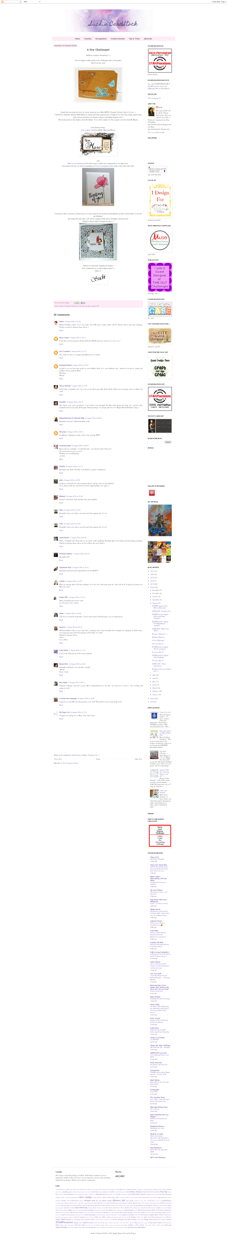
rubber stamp (106, 1217)
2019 (152, 577)
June (154, 678)
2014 (152, 702)
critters (58, 1200)
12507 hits (75, 1189)
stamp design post (154, 1219)
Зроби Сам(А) (155, 909)
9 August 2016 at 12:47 (77, 337)
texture (146, 1223)
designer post (89, 1200)
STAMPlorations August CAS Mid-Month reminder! (160, 623)
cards (129, 1194)
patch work (82, 1215)
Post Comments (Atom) (70, 763)
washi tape (167, 1225)
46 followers (88, 1189)
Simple (58, 1219)
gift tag (76, 1205)
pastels (76, 1215)
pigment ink (95, 306)
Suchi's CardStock (113, 24)
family (91, 1203)
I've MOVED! (154, 1039)
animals (169, 1189)
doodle (132, 1200)
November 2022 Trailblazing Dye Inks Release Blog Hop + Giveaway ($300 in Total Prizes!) (159, 1009)
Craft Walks (154, 931)
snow (82, 1219)
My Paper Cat (64, 712)
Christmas (162, 1194)
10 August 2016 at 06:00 (93, 418)
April (154, 685)
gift (68, 1205)
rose (100, 1217)
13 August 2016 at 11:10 (77, 650)
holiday (90, 1208)
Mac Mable (63, 682)
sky (73, 1219)
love (66, 1210)
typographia (123, 1225)
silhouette (168, 1217)
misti (83, 306)
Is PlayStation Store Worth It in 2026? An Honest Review (160, 955)
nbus (88, 1212)
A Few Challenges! (158, 640)
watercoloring (61, 1227)
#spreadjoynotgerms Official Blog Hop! (165, 733)
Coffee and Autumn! (163, 791)
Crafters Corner (128, 112)
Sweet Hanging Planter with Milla (159, 1056)
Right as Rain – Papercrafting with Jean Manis (158, 878)
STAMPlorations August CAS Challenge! (160, 656)
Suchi (160, 107)
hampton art (142, 1205)
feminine (123, 1203)
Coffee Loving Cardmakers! (159, 952)
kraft (159, 1208)
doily (127, 1200)
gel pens (168, 1203)
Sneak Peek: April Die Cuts (159, 1064)
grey (124, 1205)
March (154, 688)
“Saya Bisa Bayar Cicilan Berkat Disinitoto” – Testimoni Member (160, 977)
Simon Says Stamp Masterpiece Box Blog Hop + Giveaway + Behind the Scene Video (160, 1139)
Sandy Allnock (155, 962)
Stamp (146, 1219)
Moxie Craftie (64, 672)
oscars (57, 1215)
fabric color (77, 1203)
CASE (137, 1194)
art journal (82, 1192)
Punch (142, 1215)
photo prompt (110, 1215)
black (148, 1192)
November (155, 593)
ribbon (96, 1217)
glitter (104, 1205)
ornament (168, 1212)
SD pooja (62, 431)
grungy (128, 1205)
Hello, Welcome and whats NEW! (158, 1151)
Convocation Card (143, 1197)
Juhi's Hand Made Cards (130, 213)
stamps (76, 1222)
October (155, 596)
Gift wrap (82, 1205)
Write (111, 1227)
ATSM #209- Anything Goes (161, 611)
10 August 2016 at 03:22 (74, 402)
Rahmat (62, 496)
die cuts (98, 1200)
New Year (111, 1212)
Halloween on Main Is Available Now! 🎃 (157, 924)
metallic (103, 1210)
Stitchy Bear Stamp (99, 1223)
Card (118, 1194)
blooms (169, 1192)
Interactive (116, 1208)
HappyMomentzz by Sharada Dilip (71, 418)
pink (132, 1214)
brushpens (86, 1194)
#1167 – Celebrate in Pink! (159, 903)
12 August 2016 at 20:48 (72, 613)
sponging (121, 1219)
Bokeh (71, 1194)
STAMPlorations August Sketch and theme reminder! (160, 616)
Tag (136, 1222)
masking (91, 1210)
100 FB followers (60, 1189)
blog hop (163, 1191)
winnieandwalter (91, 1227)
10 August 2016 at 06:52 (75, 432)
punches (146, 1215)
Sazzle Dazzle (64, 537)
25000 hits (82, 1189)
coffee (104, 1197)
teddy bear (141, 1223)
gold (108, 1205)
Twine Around (155, 1018)
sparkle (93, 1219)
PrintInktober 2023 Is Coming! (160, 999)
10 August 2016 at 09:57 (80, 445)
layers (165, 1208)
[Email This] (75, 303)
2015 (152, 698)
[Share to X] (80, 303)
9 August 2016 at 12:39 (73, 321)
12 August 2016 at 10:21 (80, 567)
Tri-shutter (97, 1225)
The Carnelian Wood (157, 1097)
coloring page (110, 1197)
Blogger (133, 1233)
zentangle (124, 1227)
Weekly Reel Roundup (157, 859)
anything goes (67, 1192)
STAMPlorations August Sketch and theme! (160, 648)
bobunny (66, 1194)
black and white (155, 1192)
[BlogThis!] (77, 303)
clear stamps (85, 1197)
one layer (88, 306)
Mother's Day (156, 1210)
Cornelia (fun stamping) (68, 698)
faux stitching (111, 1203)
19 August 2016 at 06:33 (76, 682)
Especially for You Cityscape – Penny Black (160, 1083)
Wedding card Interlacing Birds (158, 1119)
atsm (101, 1192)
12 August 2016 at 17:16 (76, 597)
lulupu (70, 1210)
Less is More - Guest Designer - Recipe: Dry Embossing (160, 1100)
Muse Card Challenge (76, 163)
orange (164, 1212)
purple (152, 1214)
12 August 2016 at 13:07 (73, 581)
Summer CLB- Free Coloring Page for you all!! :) (164, 773)
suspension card (117, 1223)
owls (60, 1215)
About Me (148, 39)
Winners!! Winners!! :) (159, 634)
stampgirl (163, 1219)
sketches (68, 1219)
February (155, 691)
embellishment (166, 1200)
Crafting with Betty (156, 942)
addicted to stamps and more (128, 1189)
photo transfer (118, 1215)
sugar (106, 1223)
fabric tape (84, 1203)
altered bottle (162, 1189)
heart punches (59, 1208)
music (57, 1212)
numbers (143, 1212)
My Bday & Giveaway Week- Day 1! (161, 670)
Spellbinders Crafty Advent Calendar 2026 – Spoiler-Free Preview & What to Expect (160, 913)
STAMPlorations (153, 86)
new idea (96, 1212)
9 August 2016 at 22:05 (80, 365)
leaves (57, 1210)
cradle (154, 1197)
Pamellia (62, 402)
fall (88, 1203)
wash (162, 1225)
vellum (137, 1225)
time (87, 1225)
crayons (169, 1197)
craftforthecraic (162, 1197)
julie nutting (140, 1208)
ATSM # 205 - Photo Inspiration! (159, 665)
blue (57, 1194)
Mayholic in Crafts (156, 1134)
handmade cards (151, 1205)
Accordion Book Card (99, 1189)
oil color (148, 1212)
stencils (90, 1222)
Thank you (160, 1223)
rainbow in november (157, 1037)
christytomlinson (156, 1148)
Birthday (133, 1192)
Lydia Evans (154, 1028)
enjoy (66, 1203)
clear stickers (97, 1197)
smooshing (77, 1219)
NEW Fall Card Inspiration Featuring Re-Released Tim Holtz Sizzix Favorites (159, 869)
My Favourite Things (77, 1212)
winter (98, 1227)
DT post (152, 1200)
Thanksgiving (167, 1223)
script (128, 1217)
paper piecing (66, 1215)
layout (169, 1208)
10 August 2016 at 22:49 (74, 496)
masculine (85, 1210)
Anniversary (59, 1192)
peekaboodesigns (101, 1215)
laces (162, 1208)
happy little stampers (162, 1205)
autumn (105, 1192)
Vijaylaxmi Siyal (65, 567)
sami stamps (114, 1217)
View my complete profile (156, 132)
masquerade (97, 1210)
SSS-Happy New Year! (157, 1128)
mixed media (129, 1210)
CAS (72, 306)
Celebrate (142, 1194)
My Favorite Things (64, 1212)
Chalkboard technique (152, 1194)
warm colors (148, 1225)
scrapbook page (122, 1217)
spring (134, 1219)
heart (169, 1205)
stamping (168, 1219)
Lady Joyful (63, 650)
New (92, 1212)
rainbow (161, 1215)
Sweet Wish (154, 1091)
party (72, 1215)
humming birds (101, 1208)
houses (95, 1208)
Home (77, 39)
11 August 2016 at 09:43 (81, 553)
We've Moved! (154, 1109)
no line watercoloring (125, 1212)
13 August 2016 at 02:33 (73, 627)
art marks (88, 1192)
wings (79, 1227)
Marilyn (62, 466)
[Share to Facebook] (82, 303)
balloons (113, 1192)
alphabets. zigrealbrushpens (145, 1189)
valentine (131, 1225)
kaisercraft (154, 1208)
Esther (61, 321)
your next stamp (117, 1227)
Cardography (154, 1089)
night (115, 1212)
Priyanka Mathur (65, 553)
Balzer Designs (155, 997)
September (156, 600)
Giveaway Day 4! (158, 652)
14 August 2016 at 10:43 (77, 664)
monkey (136, 1210)
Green (121, 1205)
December (155, 590)
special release (100, 1219)
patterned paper (90, 1214)
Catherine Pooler (156, 921)
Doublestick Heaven (157, 1126)
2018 (152, 581)
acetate (108, 1189)
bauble (118, 1192)
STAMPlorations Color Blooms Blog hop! (159, 607)
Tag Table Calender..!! (164, 752)
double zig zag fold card (141, 1200)
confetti (122, 1197)
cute (68, 1200)
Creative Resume (118, 39)
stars (80, 1223)
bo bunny (67, 306)
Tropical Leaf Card (156, 991)
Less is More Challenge (89, 130)
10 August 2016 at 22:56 (72, 510)
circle (62, 1197)
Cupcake (63, 1200)
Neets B (62, 627)
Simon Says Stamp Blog (158, 865)
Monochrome (142, 1210)
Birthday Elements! (158, 637)
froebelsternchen (65, 445)
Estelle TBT (63, 597)
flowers (135, 1203)
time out (91, 1225)
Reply (61, 330)
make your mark (77, 1210)
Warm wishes (156, 1225)
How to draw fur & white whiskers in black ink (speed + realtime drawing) (160, 966)
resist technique (89, 1217)
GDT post (163, 1203)
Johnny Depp (133, 1208)
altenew (61, 306)
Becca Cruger (64, 337)
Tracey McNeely (65, 386)
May (154, 681)
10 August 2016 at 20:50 (71, 480)
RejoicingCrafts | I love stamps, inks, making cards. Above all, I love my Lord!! (159, 987)
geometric (58, 1205)
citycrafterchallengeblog (71, 1197)
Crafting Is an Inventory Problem (158, 883)
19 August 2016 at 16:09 (85, 698)
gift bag (71, 1205)
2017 (152, 584)
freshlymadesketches (154, 1203)
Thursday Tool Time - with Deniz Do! (158, 893)
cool (151, 1197)
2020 (152, 574)
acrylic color (114, 1189)
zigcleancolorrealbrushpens (137, 1227)
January (155, 694)
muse (169, 1210)
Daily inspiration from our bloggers (159, 1115)
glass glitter (98, 1205)
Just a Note (147, 1208)
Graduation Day (114, 1205)
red (165, 1215)
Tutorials (88, 39)
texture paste (152, 1222)
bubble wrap (92, 1194)
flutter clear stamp (143, 1203)
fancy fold (97, 1203)
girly (86, 1205)
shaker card (147, 1217)
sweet (123, 1223)
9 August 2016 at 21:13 (78, 351)
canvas (114, 1194)
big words (123, 1192)
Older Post (138, 759)
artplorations (95, 1192)
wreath (108, 1227)
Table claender (130, 1223)
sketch (63, 1219)
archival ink (75, 1192)
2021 (152, 571)
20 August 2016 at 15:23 (78, 712)
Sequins (133, 1217)
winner (84, 1227)
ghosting (63, 1205)
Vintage (142, 1225)
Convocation (134, 1197)
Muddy (162, 1210)
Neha (61, 510)
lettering (62, 1210)
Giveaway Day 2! (158, 660)
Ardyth (62, 581)
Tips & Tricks (134, 39)
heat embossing (81, 1207)
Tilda (76, 1225)
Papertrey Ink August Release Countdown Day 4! (159, 945)
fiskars (131, 1203)
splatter (115, 1219)
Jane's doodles (124, 1208)
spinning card (108, 1219)
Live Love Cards (155, 973)
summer (111, 1223)
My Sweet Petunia (156, 890)
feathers (118, 1203)
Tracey (97, 166)
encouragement (60, 1203)
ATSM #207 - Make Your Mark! (160, 630)
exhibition (71, 1203)
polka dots (137, 1215)
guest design (134, 1205)
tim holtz (82, 1225)
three (72, 1225)
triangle (102, 1225)
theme (57, 1225)
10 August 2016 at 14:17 (74, 466)
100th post (69, 1189)
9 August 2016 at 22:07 (79, 386)
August (154, 603)
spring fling (140, 1219)
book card (76, 1194)
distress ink (77, 306)
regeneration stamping (67, 1217)
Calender (109, 1194)
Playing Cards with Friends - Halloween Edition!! (159, 1021)
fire (127, 1203)
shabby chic (140, 1217)
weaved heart (70, 1227)
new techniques (104, 1212)
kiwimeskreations (65, 365)
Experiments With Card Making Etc (158, 900)
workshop (103, 1227)
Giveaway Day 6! (158, 643)
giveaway (91, 1205)
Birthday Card (141, 1192)
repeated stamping (79, 1217)
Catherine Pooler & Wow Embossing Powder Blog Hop (159, 1031)
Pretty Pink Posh (156, 1062)
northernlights (136, 1212)
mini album (109, 1210)
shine (163, 1217)
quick (156, 1214)
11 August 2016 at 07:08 (78, 537)
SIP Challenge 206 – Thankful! (160, 1047)
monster (148, 1210)
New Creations (64, 351)
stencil (85, 1222)
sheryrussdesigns (156, 1217)
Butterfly (99, 1194)
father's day (103, 1203)
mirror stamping (117, 1210)
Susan (61, 613)
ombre (153, 1212)
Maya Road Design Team (159, 1107)
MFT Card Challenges (158, 1157)
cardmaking (123, 1194)
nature (85, 1212)
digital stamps (107, 1200)
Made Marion (155, 1080)
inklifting (110, 1208)
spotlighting (128, 1219)
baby (109, 1192)
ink (107, 1207)
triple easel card (110, 1225)
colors (117, 1197)
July (154, 675)
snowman (87, 1219)
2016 (152, 587)
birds (127, 1192)
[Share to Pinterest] (84, 303)
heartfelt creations (69, 1208)
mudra (166, 1210)
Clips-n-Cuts (154, 857)
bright (81, 1194)
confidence (127, 1197)
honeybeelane (155, 1070)
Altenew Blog (154, 1004)
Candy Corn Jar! (165, 712)
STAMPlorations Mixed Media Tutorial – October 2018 (160, 1073)
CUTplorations (74, 1200)
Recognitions (101, 39)
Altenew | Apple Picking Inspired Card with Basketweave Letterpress (158, 935)
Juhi (61, 480)
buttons (105, 1194)
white (76, 1227)
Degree (82, 1200)
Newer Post (58, 759)
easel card (158, 1200)
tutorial (118, 1225)
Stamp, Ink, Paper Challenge (160, 1045)
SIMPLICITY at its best (158, 1053)
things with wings (65, 1225)
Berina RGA (63, 664)
